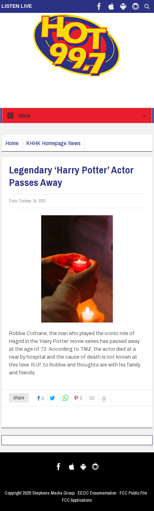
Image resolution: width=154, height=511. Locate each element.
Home (12, 143)
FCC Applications (77, 500)
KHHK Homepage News (53, 143)
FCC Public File (133, 493)
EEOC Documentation (97, 493)
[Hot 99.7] (76, 44)
